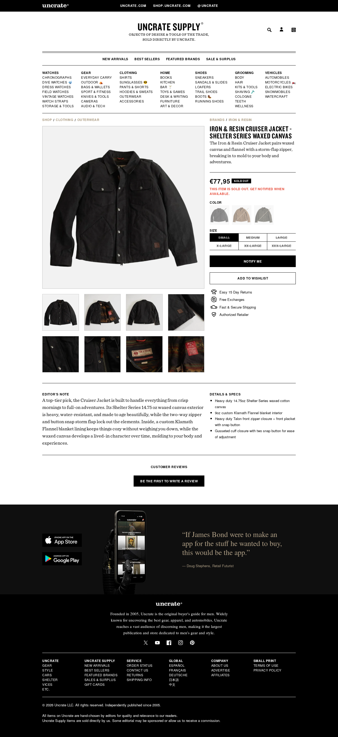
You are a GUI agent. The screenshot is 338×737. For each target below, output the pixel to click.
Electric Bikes (279, 87)
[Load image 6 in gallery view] (186, 312)
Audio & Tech (93, 106)
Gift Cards (94, 684)
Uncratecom (133, 5)
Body (240, 77)
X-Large (228, 246)
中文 (172, 684)
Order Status (140, 665)
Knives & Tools (95, 96)
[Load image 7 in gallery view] (60, 354)
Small (228, 238)
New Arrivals (115, 58)
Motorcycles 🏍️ (280, 82)
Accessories (132, 101)
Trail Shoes (206, 91)
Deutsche (178, 675)
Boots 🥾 (203, 96)
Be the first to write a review (169, 481)
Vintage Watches (58, 96)
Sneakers (204, 77)
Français (177, 670)
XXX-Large (284, 246)
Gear (86, 72)
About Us (219, 665)
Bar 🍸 (166, 87)
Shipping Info (139, 679)
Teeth (240, 101)
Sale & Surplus (221, 58)
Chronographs (57, 77)
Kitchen (168, 82)
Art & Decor (172, 106)
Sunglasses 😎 (134, 82)
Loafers (203, 87)
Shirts (126, 77)
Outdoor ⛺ (92, 82)
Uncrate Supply (169, 26)
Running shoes (209, 101)
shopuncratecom (172, 5)
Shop (47, 119)
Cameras (89, 101)
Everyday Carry (97, 77)
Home (165, 72)
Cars (47, 675)
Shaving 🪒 (245, 91)
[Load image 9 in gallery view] (144, 354)
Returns (135, 675)
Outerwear (131, 96)
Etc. (46, 689)
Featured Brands (183, 58)
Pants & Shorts (134, 87)
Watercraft (276, 96)
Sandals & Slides (211, 82)
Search (267, 5)
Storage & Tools (58, 106)
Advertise (220, 670)
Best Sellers (147, 58)
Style (47, 670)
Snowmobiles (278, 91)
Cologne (243, 96)
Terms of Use (266, 665)
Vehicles (273, 72)
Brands (217, 119)
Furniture (170, 101)
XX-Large (255, 246)
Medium (256, 238)
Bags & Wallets (96, 87)
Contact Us (137, 670)
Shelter (50, 679)
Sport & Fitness (96, 91)
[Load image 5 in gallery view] (144, 312)
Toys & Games (173, 91)
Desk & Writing (174, 96)
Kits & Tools (246, 87)
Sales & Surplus (100, 679)
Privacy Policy (267, 670)
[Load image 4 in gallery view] (102, 312)
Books (166, 77)
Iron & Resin (240, 119)
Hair (239, 82)
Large (286, 238)
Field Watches (55, 91)
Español (177, 665)
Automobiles (277, 77)
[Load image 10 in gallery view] (186, 354)
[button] (294, 5)
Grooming (244, 72)
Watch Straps (55, 101)
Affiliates (220, 675)
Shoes (201, 72)
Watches (50, 72)
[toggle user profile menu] (280, 5)
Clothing (128, 72)
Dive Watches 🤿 (57, 82)
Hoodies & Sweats (136, 91)
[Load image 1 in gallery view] (60, 312)
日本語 (174, 679)
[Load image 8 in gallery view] (102, 354)
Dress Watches (57, 87)
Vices (47, 684)
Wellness (244, 106)
